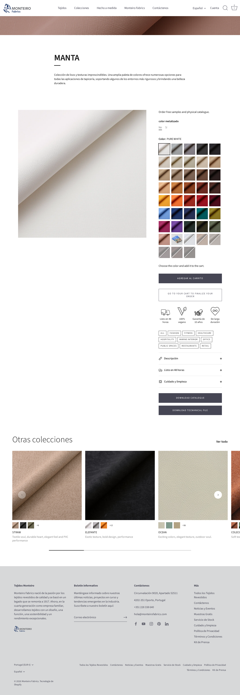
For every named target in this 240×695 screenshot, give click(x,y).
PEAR (214, 213)
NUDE (164, 239)
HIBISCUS (164, 226)
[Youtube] (143, 624)
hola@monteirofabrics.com (150, 614)
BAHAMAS (169, 525)
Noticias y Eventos (204, 609)
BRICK (234, 525)
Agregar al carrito (190, 278)
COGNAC (202, 188)
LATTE (214, 162)
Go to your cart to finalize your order (190, 295)
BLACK (214, 149)
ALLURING (161, 525)
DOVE (177, 162)
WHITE (88, 525)
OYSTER (177, 175)
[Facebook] (136, 624)
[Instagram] (151, 624)
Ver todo (222, 442)
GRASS (31, 525)
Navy (189, 213)
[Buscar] (225, 8)
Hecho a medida (107, 8)
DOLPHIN (189, 149)
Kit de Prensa (201, 642)
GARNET (214, 200)
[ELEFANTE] (120, 485)
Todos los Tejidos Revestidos (93, 665)
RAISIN (214, 188)
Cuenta (214, 8)
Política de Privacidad (206, 631)
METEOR (202, 149)
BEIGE (15, 525)
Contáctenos (160, 8)
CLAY (189, 200)
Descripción (171, 358)
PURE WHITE (164, 149)
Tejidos (62, 8)
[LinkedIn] (166, 624)
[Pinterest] (159, 624)
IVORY (164, 162)
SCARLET (202, 200)
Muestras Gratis (203, 614)
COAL (23, 525)
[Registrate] (125, 617)
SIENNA (177, 200)
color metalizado (169, 121)
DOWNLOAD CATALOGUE (190, 397)
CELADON (214, 226)
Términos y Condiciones (208, 637)
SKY (164, 213)
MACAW (177, 213)
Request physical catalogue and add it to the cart (177, 239)
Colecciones (81, 8)
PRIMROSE (164, 200)
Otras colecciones (42, 440)
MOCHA (214, 175)
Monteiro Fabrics (134, 8)
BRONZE (202, 239)
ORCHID (177, 226)
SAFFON (189, 188)
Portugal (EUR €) (22, 664)
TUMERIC (177, 188)
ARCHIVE (202, 162)
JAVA (177, 252)
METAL (164, 252)
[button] (22, 495)
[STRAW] (47, 485)
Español (198, 8)
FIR (189, 226)
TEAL (202, 213)
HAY (164, 188)
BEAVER (202, 175)
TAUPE (189, 175)
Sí (166, 127)
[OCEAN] (193, 485)
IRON (214, 239)
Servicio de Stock (204, 620)
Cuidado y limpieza (175, 382)
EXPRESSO (189, 252)
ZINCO (96, 525)
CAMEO (177, 525)
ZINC (177, 149)
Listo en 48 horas (174, 370)
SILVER (189, 239)
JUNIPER (202, 226)
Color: (170, 139)
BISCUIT (164, 175)
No (160, 127)
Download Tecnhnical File (190, 410)
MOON (189, 162)
